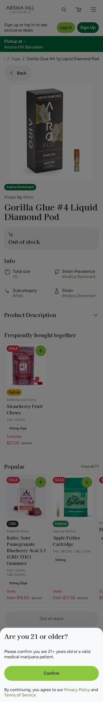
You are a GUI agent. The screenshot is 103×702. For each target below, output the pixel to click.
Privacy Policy (77, 689)
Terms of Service (20, 694)
